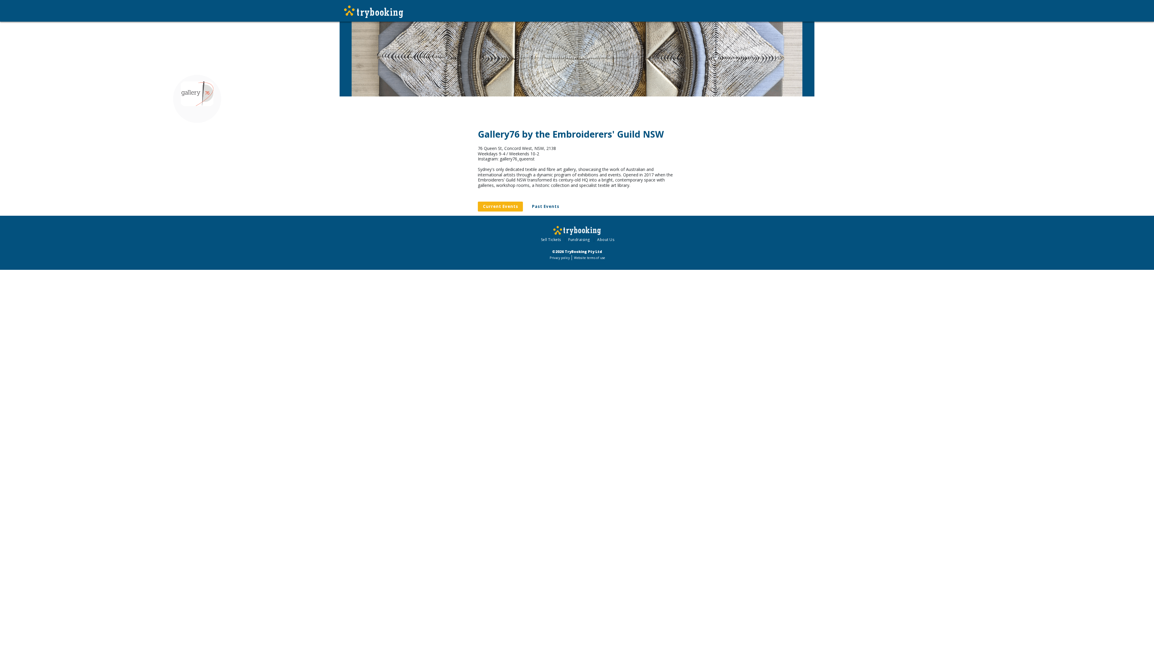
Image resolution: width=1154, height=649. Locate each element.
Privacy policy (560, 258)
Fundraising (579, 239)
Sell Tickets (551, 239)
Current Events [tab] (500, 206)
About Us (605, 239)
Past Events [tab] (545, 206)
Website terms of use (589, 258)
